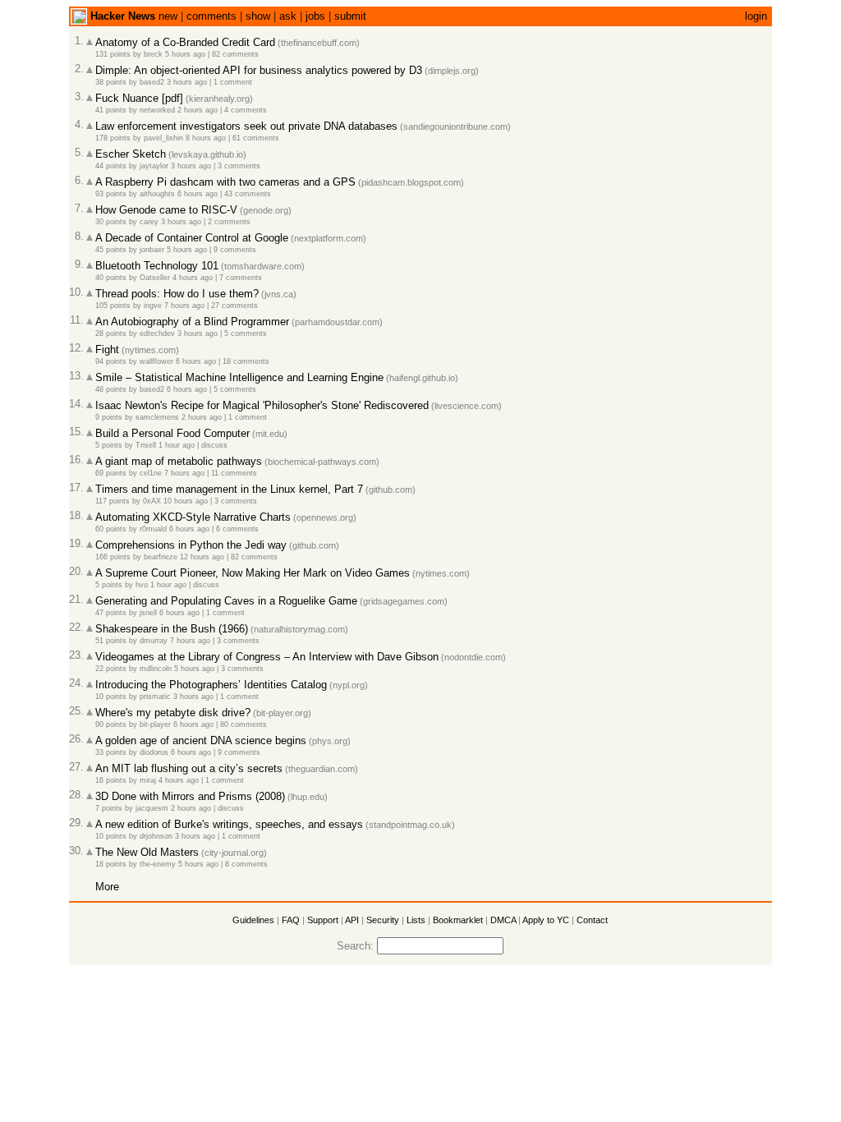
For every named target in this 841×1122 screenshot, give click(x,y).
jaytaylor (154, 166)
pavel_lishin (163, 138)
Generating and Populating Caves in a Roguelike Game (226, 601)
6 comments (237, 529)
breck (153, 54)
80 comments (243, 724)
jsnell (148, 613)
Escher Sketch (130, 154)
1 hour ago (177, 445)
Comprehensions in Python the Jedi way (191, 545)
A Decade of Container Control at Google (191, 238)
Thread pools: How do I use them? (177, 293)
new (168, 16)
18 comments (246, 361)
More (107, 887)
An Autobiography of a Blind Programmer (192, 321)
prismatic (155, 696)
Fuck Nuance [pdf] (139, 98)
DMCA (503, 920)
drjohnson (156, 836)
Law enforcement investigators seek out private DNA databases (246, 126)
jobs (315, 16)
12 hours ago (202, 557)
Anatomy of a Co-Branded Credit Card (185, 42)
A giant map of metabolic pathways (178, 461)
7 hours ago (184, 305)
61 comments (255, 138)
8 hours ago (206, 138)
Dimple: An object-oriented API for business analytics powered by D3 (258, 70)
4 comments (245, 110)
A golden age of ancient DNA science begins (200, 740)
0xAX (152, 501)
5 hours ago (185, 54)
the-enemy (158, 864)
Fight (107, 349)
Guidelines (253, 920)
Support (322, 920)
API (352, 920)
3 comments (239, 166)
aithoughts (157, 194)
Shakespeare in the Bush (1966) (171, 629)
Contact (592, 920)
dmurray (154, 641)
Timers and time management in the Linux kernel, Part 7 (229, 489)
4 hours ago (192, 278)
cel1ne (151, 473)
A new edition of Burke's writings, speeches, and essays (229, 824)
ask (287, 16)
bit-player (155, 724)
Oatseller (155, 278)
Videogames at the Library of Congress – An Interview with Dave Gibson (267, 657)
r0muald (153, 529)
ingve (153, 305)
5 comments (245, 333)
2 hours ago (197, 110)
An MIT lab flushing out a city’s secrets (189, 768)
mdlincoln (156, 668)
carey (149, 222)
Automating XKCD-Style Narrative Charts (193, 517)
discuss (214, 445)
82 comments (235, 54)
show (258, 16)
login (756, 16)
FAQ (291, 920)
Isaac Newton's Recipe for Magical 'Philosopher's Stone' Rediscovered (262, 405)
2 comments (229, 222)
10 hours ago (185, 501)
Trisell (146, 445)
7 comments (240, 278)
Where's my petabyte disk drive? (172, 712)
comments (211, 16)
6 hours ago (197, 194)
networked (157, 110)
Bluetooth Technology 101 (156, 266)
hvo (142, 585)
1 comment (233, 82)
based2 (152, 82)
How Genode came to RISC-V (166, 210)
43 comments (247, 194)
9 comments (235, 250)
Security (382, 920)
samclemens (157, 417)
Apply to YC (545, 920)
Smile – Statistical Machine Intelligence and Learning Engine (239, 377)
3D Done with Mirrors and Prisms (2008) (190, 796)
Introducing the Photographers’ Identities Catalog (211, 684)
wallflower (156, 361)
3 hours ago (187, 82)
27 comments (234, 305)
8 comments (246, 864)
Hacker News (122, 16)
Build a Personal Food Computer (172, 433)
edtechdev (157, 333)
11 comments (234, 473)
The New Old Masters (147, 852)
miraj (148, 780)
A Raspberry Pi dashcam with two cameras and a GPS (225, 182)
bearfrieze (160, 557)
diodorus (154, 752)
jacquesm (152, 808)
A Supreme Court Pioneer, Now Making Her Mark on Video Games (252, 573)
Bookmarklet (458, 920)
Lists (416, 920)
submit (350, 16)
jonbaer (152, 250)
